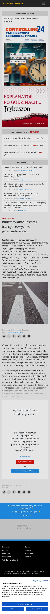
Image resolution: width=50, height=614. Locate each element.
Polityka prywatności (40, 581)
